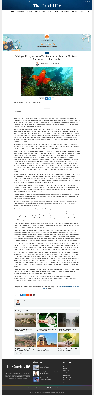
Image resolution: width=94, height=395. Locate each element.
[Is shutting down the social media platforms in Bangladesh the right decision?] (36, 373)
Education (57, 387)
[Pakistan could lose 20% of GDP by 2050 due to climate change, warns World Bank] (47, 320)
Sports (81, 11)
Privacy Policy (27, 1)
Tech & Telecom (65, 11)
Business (37, 11)
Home (12, 11)
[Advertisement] (47, 24)
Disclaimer (16, 1)
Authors (12, 1)
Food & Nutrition (37, 387)
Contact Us (38, 1)
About (5, 1)
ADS (63, 392)
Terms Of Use (21, 1)
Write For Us (33, 1)
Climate (56, 11)
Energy (49, 11)
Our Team (8, 1)
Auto (43, 11)
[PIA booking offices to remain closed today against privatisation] (36, 367)
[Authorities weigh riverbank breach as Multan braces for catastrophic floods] (47, 340)
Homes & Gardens (48, 387)
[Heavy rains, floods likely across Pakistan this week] (68, 320)
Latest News (20, 11)
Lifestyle (74, 11)
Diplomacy (29, 11)
